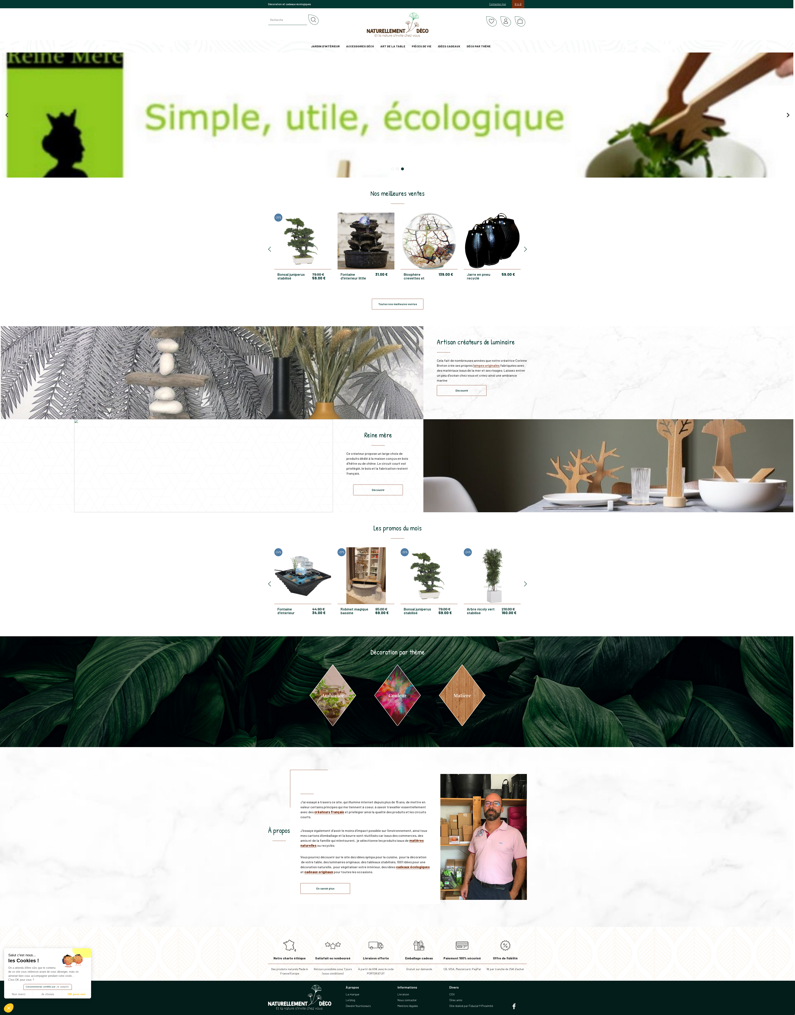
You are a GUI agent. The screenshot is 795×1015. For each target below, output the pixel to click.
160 (509, 612)
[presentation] (269, 249)
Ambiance (333, 695)
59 (318, 278)
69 (382, 612)
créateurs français (329, 812)
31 (381, 274)
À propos (279, 830)
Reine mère (378, 434)
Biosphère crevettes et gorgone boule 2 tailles (417, 276)
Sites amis (455, 1000)
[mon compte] (506, 21)
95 (381, 609)
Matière (462, 695)
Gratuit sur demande (419, 963)
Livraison (403, 994)
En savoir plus (325, 888)
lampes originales (486, 365)
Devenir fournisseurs (358, 1006)
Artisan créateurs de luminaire (476, 341)
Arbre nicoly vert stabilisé (481, 611)
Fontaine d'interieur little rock (353, 276)
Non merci (18, 994)
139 (445, 274)
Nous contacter (407, 1000)
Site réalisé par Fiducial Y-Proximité (471, 1006)
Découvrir (461, 390)
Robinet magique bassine (354, 611)
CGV (452, 994)
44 (318, 609)
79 (318, 274)
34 (318, 612)
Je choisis (47, 994)
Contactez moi (497, 4)
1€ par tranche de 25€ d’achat (505, 963)
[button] (9, 1008)
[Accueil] (398, 25)
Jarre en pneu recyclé (478, 276)
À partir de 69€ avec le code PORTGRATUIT (376, 965)
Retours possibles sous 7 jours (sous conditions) (333, 965)
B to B (518, 4)
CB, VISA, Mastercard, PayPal (462, 963)
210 (508, 609)
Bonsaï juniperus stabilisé (291, 276)
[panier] (520, 21)
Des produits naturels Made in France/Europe (289, 965)
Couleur (398, 695)
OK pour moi (77, 994)
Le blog (350, 1000)
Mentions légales (408, 1006)
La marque (352, 994)
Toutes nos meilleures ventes (397, 304)
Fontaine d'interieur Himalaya (286, 611)
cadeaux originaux (318, 872)
